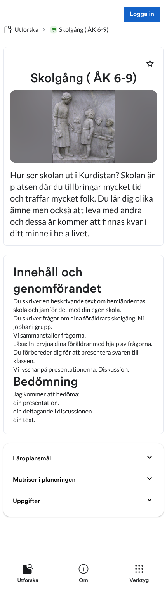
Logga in (142, 14)
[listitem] (27, 575)
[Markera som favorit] (150, 64)
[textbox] (83, 344)
